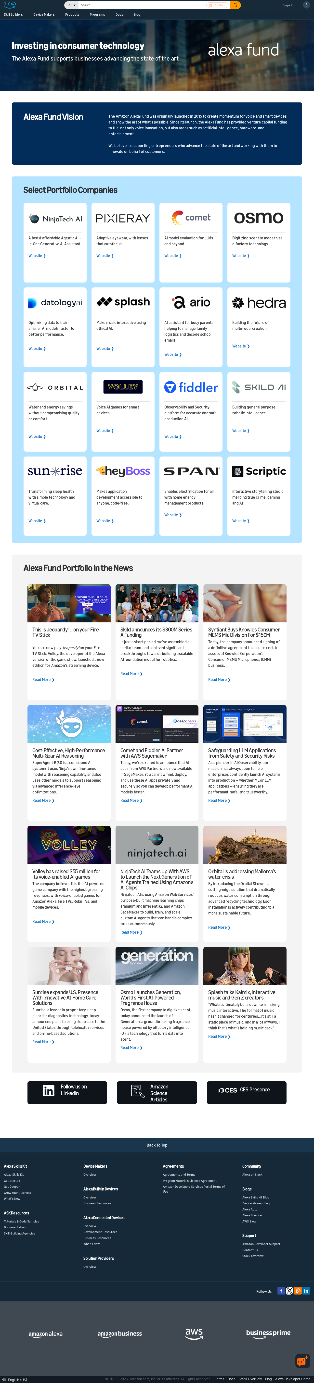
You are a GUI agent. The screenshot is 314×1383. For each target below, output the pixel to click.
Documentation (15, 1227)
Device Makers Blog (256, 1203)
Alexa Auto (249, 1209)
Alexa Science (252, 1215)
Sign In (288, 5)
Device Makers (44, 14)
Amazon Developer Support (261, 1244)
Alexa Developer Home (292, 1379)
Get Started (12, 1181)
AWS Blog (249, 1221)
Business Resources (97, 1203)
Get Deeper (12, 1186)
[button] (16, 1379)
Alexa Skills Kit (14, 1174)
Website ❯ (37, 255)
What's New (12, 1198)
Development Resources (100, 1232)
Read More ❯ (43, 679)
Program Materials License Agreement (190, 1181)
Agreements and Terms (179, 1174)
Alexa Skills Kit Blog (255, 1197)
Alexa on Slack (252, 1174)
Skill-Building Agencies (19, 1233)
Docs (119, 14)
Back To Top (157, 1145)
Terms (220, 1379)
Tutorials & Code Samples (21, 1221)
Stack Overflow (252, 1256)
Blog (137, 14)
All (70, 5)
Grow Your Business (17, 1193)
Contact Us (250, 1250)
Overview (89, 1174)
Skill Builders (13, 14)
